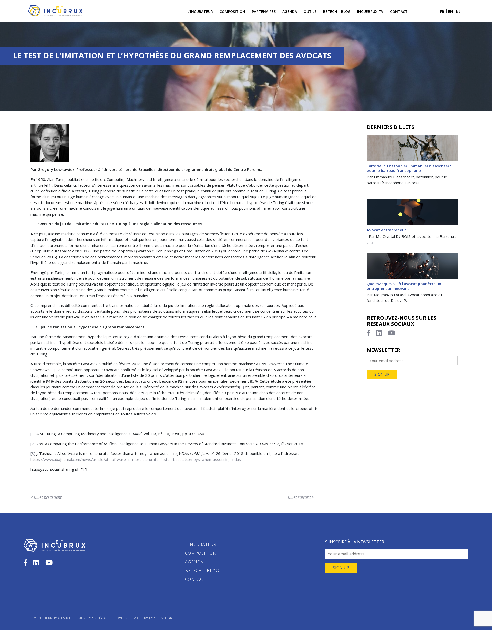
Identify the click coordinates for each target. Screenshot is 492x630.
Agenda (289, 11)
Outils (310, 11)
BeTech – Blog (337, 11)
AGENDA (194, 562)
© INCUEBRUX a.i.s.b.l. (53, 618)
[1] (49, 185)
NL (458, 11)
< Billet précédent (45, 497)
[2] (52, 369)
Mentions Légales (95, 618)
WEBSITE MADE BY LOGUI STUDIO (146, 618)
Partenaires (264, 11)
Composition (232, 11)
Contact (399, 11)
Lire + (371, 189)
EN (450, 11)
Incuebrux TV (370, 11)
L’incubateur (200, 11)
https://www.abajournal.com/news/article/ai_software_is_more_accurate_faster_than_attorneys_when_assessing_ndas (135, 459)
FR (442, 11)
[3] (241, 386)
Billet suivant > (301, 497)
